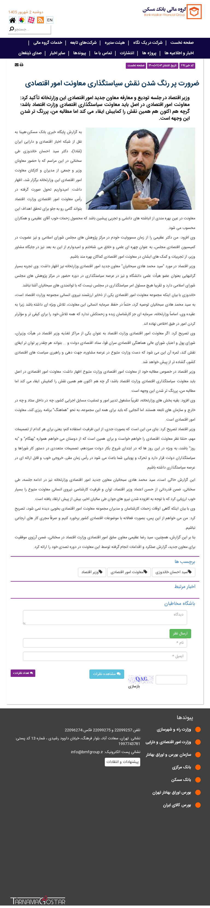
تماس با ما (103, 53)
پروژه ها (149, 53)
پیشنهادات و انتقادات (122, 762)
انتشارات (127, 53)
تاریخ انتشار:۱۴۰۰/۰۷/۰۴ (163, 65)
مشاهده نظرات (105, 674)
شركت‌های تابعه (83, 42)
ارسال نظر (180, 633)
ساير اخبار (57, 53)
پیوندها (79, 53)
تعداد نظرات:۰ (21, 673)
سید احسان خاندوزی (172, 572)
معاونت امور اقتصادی (127, 572)
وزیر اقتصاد (90, 572)
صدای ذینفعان (30, 53)
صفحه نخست (182, 42)
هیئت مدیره (115, 42)
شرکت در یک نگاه (147, 42)
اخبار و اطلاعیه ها (179, 53)
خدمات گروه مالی (47, 42)
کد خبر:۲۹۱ (187, 65)
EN (49, 20)
